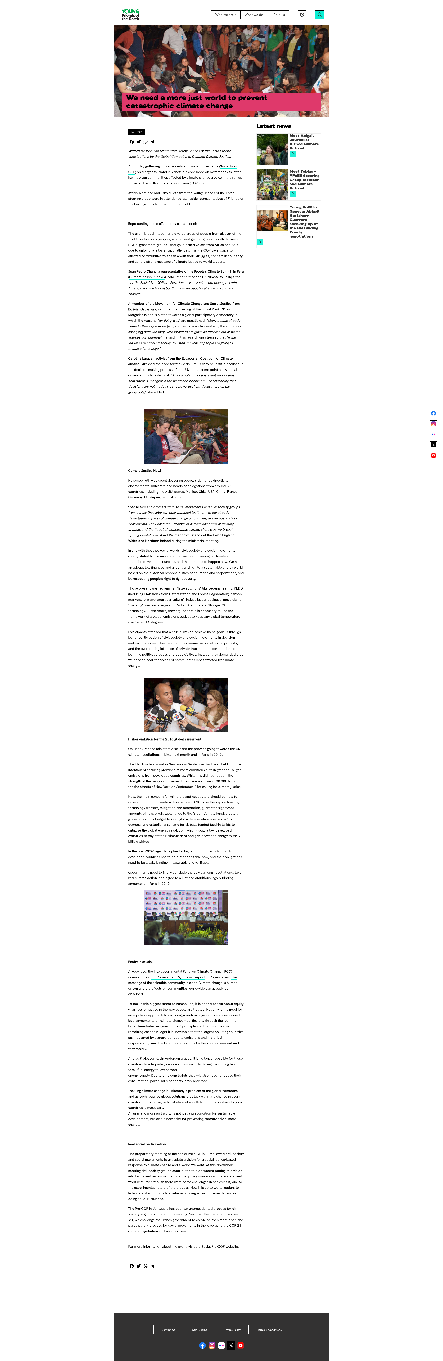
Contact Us (168, 1330)
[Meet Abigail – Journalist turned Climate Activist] (272, 149)
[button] (302, 15)
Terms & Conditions (269, 1330)
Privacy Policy (232, 1330)
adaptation (191, 808)
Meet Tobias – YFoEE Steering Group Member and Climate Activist (305, 179)
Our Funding (199, 1330)
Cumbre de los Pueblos (147, 277)
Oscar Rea (148, 309)
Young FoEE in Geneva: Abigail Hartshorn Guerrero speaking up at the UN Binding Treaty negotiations (304, 222)
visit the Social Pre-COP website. (213, 1246)
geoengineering (220, 588)
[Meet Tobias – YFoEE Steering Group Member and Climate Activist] (272, 184)
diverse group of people (192, 233)
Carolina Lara (138, 358)
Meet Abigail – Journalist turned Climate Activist (304, 141)
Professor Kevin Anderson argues (165, 1058)
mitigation (167, 808)
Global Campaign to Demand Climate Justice (195, 156)
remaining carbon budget (147, 1032)
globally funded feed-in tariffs (208, 824)
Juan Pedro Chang (142, 271)
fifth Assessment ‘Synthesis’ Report (178, 977)
